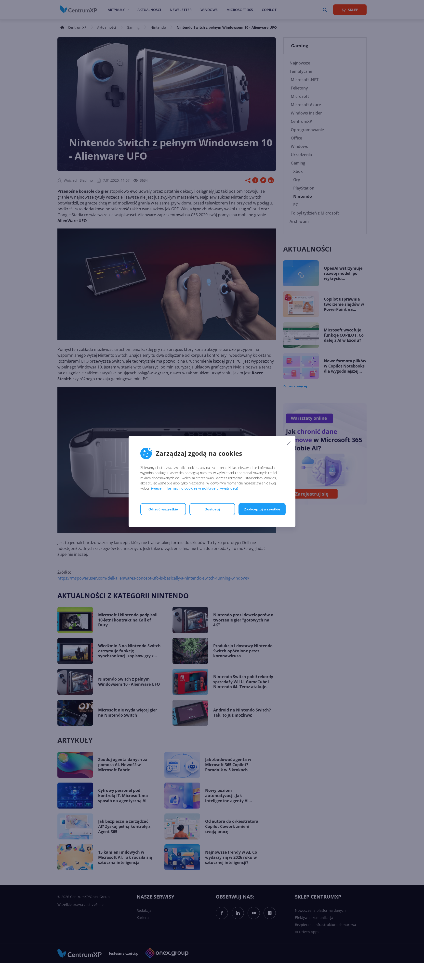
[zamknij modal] (288, 443)
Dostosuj (212, 509)
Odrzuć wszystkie (163, 509)
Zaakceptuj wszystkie (262, 509)
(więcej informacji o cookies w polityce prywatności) (194, 488)
